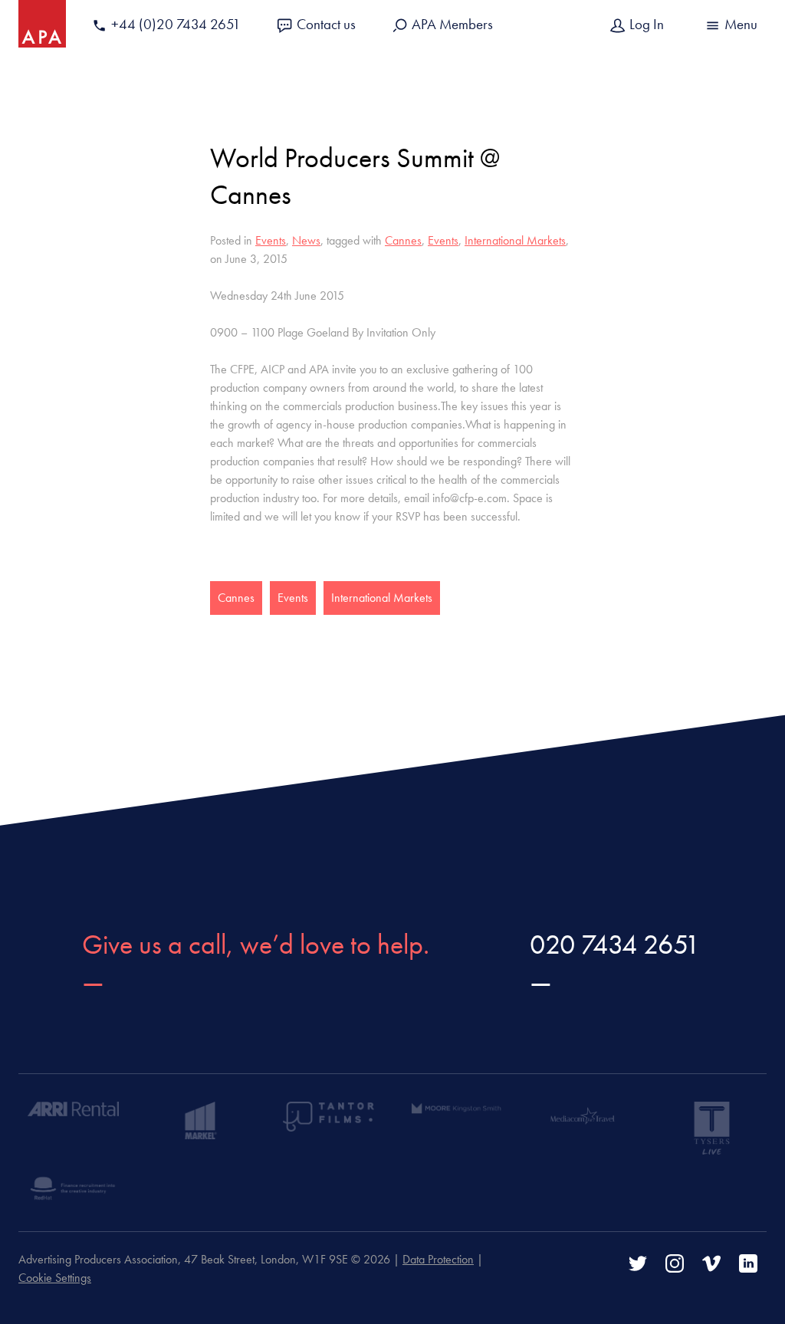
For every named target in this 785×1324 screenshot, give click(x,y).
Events (270, 240)
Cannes (403, 240)
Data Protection (438, 1259)
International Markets (515, 240)
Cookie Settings (54, 1278)
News (306, 240)
